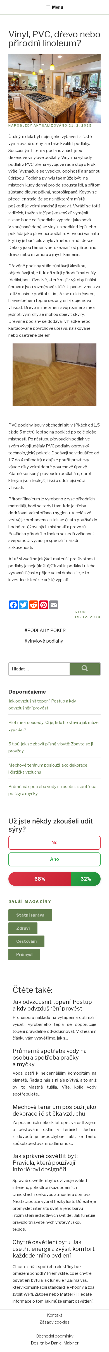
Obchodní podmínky (55, 1336)
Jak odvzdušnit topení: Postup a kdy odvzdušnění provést (52, 1005)
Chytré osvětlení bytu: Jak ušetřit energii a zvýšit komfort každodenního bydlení (54, 1249)
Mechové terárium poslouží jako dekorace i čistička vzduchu (54, 1110)
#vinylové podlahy (44, 641)
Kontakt (54, 1315)
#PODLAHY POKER (45, 630)
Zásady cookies (55, 1322)
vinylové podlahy (44, 157)
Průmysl (24, 954)
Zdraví (23, 928)
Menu (57, 7)
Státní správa (30, 915)
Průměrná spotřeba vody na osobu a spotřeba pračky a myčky (50, 1058)
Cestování (26, 941)
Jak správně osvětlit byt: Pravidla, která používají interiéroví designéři (45, 1163)
